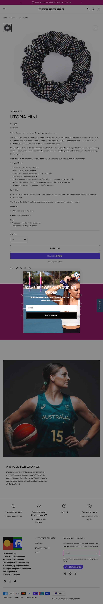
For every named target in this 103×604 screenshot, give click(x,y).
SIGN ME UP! (51, 315)
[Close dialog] (76, 274)
